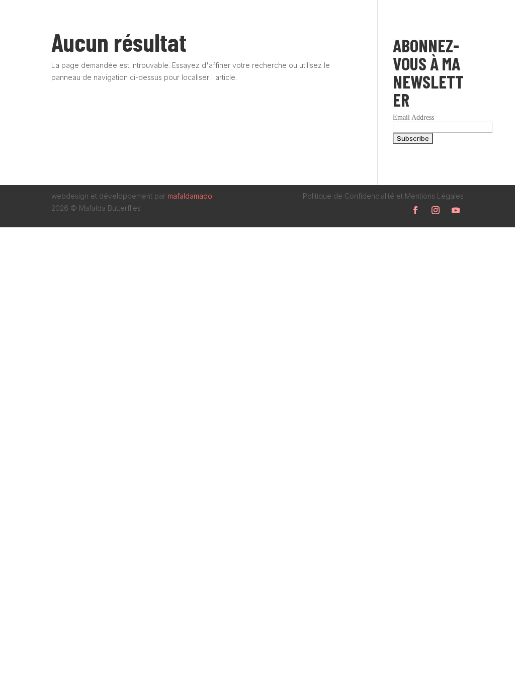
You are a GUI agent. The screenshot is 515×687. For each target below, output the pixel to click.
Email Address (413, 117)
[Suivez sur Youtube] (456, 210)
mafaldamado (189, 196)
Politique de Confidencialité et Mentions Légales (383, 196)
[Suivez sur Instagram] (435, 210)
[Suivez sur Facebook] (415, 210)
